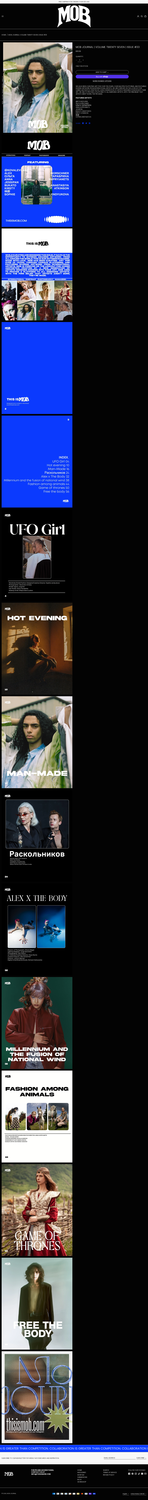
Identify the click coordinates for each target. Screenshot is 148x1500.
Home (4, 35)
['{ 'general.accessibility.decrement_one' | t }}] (76, 60)
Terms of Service (110, 1472)
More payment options (102, 81)
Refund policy (108, 1475)
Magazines (81, 1472)
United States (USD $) (138, 1494)
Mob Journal (11, 1493)
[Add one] (83, 60)
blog (79, 1479)
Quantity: (79, 56)
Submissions (82, 1477)
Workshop (81, 1482)
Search (106, 1470)
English (125, 1494)
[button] (142, 16)
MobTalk (80, 1475)
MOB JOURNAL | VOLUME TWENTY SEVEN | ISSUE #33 (27, 35)
